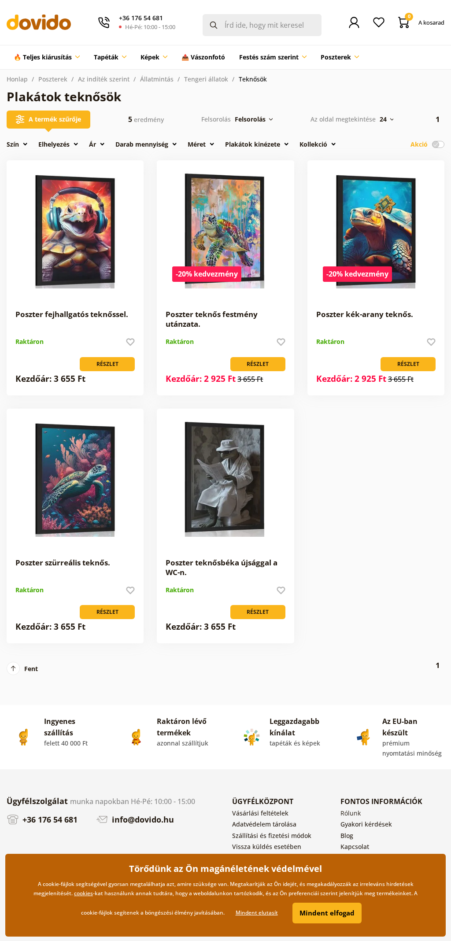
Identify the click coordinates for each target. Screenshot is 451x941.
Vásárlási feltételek (260, 813)
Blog (346, 835)
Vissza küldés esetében (266, 846)
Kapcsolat (354, 846)
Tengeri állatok (206, 79)
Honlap (17, 79)
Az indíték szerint (103, 79)
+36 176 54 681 (49, 819)
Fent (31, 668)
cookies (83, 893)
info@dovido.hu (142, 819)
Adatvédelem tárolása (264, 824)
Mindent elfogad (327, 912)
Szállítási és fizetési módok (271, 835)
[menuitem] (47, 57)
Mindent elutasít (257, 912)
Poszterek (52, 79)
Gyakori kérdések (366, 824)
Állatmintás (157, 79)
